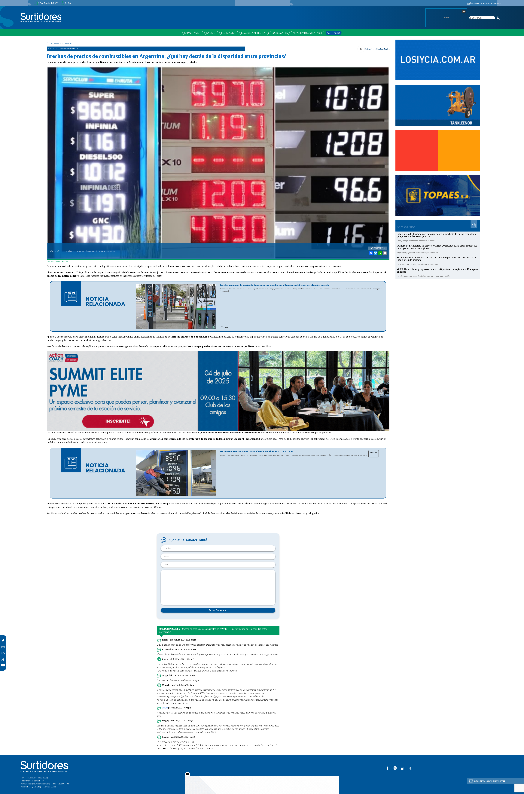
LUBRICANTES (280, 32)
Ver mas (224, 327)
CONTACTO (333, 32)
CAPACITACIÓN (192, 32)
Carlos (165, 708)
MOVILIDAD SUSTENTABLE (307, 32)
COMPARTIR (379, 248)
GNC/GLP (211, 32)
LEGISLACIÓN (228, 32)
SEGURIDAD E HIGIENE (254, 32)
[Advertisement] (437, 298)
